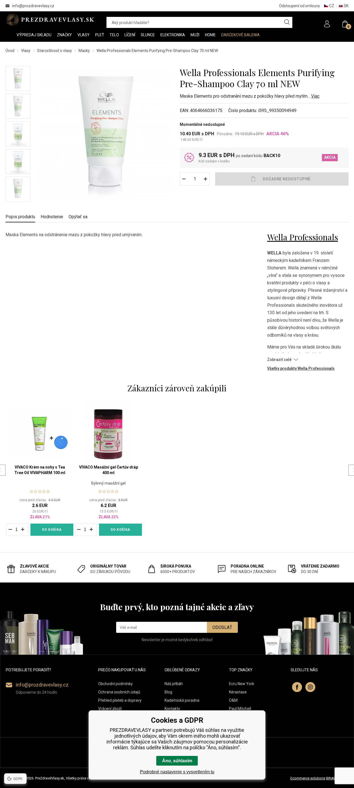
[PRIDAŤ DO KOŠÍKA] (281, 179)
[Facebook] (297, 687)
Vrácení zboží (110, 708)
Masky (84, 50)
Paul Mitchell (240, 708)
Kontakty (172, 708)
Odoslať (222, 627)
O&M (233, 700)
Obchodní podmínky (115, 684)
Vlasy (25, 50)
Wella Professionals (302, 237)
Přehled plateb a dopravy (120, 700)
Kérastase (238, 692)
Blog (168, 692)
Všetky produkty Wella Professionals (301, 368)
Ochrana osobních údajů (119, 692)
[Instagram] (310, 687)
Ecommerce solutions (307, 778)
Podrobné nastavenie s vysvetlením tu (177, 771)
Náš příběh (174, 684)
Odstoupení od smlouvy (299, 6)
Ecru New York (241, 684)
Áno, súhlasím (177, 760)
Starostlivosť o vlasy (54, 50)
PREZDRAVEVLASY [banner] (50, 19)
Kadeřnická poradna (182, 700)
